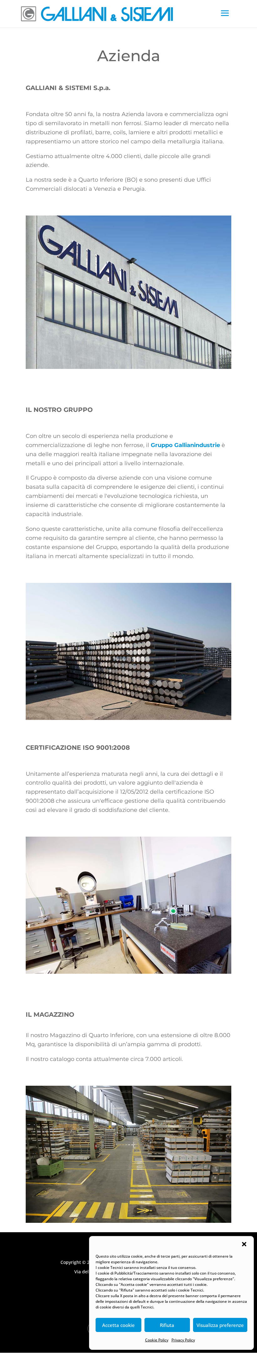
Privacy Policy (183, 1340)
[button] (244, 1244)
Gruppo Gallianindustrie (185, 445)
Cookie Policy (156, 1340)
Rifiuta (167, 1325)
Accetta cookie (118, 1325)
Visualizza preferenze (220, 1325)
